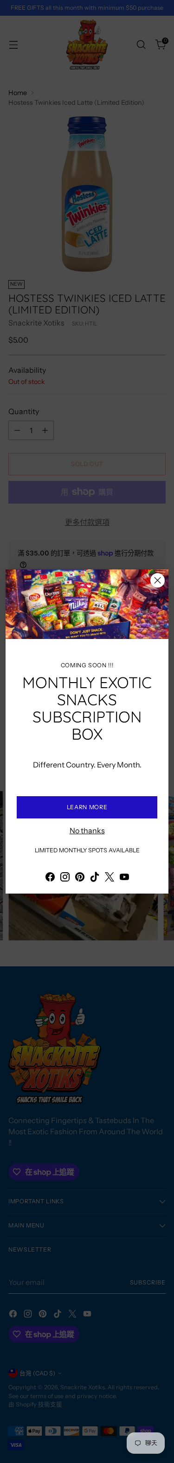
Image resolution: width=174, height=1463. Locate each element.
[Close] (157, 580)
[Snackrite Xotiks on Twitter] (109, 878)
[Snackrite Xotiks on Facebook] (50, 878)
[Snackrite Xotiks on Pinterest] (79, 878)
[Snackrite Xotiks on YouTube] (124, 878)
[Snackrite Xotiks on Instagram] (65, 878)
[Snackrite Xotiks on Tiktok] (94, 878)
